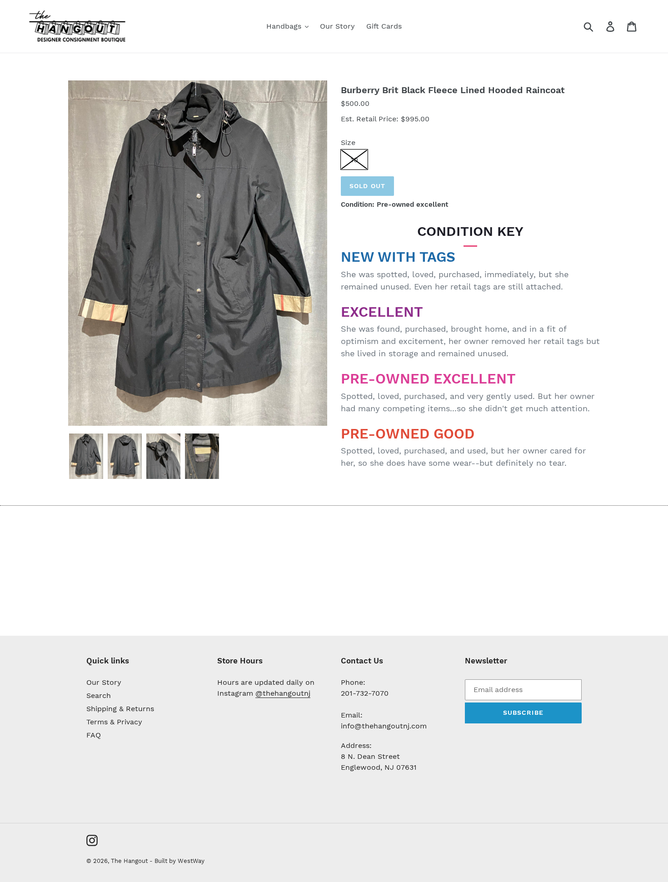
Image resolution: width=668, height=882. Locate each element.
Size (348, 142)
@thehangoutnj (282, 693)
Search (98, 695)
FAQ (93, 735)
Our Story (103, 682)
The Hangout (130, 860)
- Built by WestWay (177, 860)
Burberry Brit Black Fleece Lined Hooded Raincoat (453, 90)
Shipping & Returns (120, 708)
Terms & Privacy (114, 722)
